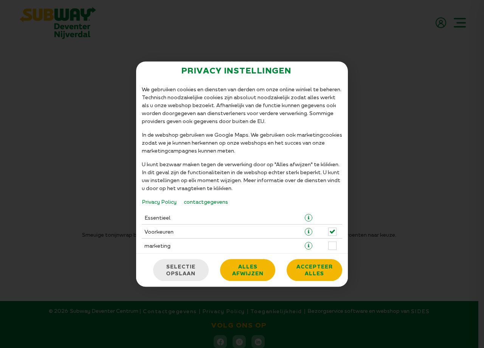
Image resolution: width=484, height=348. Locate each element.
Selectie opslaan (180, 270)
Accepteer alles (314, 270)
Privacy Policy (159, 201)
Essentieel (157, 217)
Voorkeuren (159, 231)
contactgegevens (206, 201)
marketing (157, 245)
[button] (308, 218)
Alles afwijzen (248, 270)
